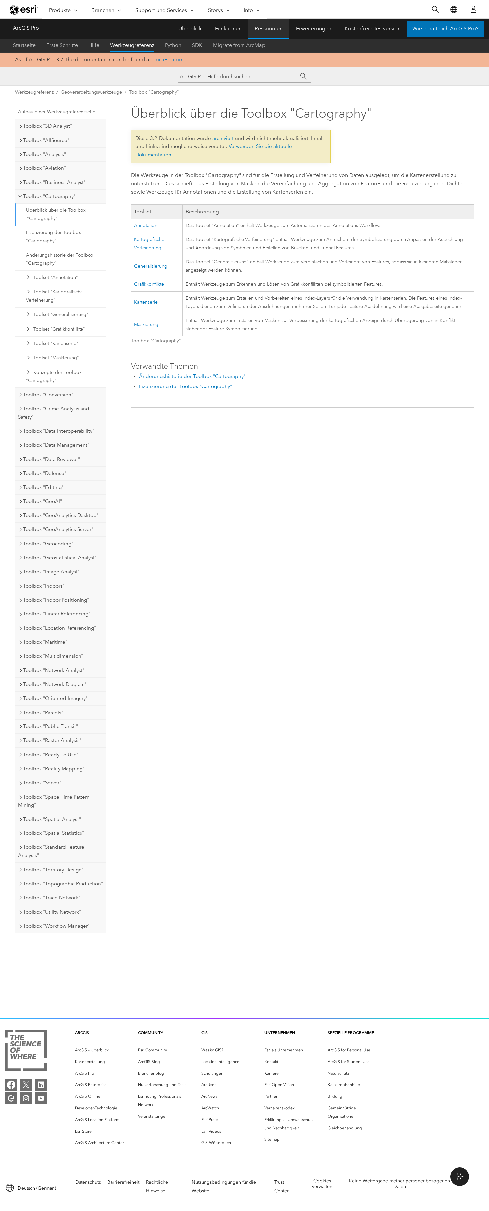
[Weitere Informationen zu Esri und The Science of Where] (26, 1052)
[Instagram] (26, 1098)
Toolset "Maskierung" (56, 358)
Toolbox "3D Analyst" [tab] (47, 126)
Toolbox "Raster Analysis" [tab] (52, 740)
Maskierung (146, 324)
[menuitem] (101, 1050)
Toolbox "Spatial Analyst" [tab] (52, 819)
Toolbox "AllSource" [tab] (46, 140)
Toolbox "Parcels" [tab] (43, 713)
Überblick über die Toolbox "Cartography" (56, 214)
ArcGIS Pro (26, 28)
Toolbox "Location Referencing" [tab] (59, 628)
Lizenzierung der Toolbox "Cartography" (53, 237)
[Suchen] (435, 9)
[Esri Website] (24, 9)
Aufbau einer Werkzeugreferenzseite (56, 112)
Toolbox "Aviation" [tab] (44, 168)
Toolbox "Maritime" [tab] (45, 642)
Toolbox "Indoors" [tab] (44, 586)
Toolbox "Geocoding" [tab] (48, 544)
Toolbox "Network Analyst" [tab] (53, 670)
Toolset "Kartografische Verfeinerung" (54, 296)
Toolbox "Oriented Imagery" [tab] (55, 698)
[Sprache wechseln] (453, 9)
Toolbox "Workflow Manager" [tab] (56, 926)
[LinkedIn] (41, 1085)
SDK (197, 45)
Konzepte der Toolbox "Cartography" (54, 377)
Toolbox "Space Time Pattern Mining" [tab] (54, 801)
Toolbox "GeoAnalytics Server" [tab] (58, 529)
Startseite (24, 45)
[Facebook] (11, 1085)
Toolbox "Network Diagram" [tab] (55, 684)
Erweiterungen (313, 28)
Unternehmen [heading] (279, 1032)
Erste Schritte (62, 45)
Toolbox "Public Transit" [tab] (50, 726)
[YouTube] (41, 1098)
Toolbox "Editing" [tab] (43, 487)
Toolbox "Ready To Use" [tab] (51, 755)
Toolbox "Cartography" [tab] (49, 196)
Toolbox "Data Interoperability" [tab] (58, 431)
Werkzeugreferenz (132, 45)
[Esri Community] (11, 1098)
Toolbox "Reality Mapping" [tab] (53, 769)
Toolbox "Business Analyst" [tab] (54, 182)
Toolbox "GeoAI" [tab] (42, 501)
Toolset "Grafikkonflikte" (59, 329)
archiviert (223, 138)
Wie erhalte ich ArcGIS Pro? (445, 28)
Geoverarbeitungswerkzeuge (91, 92)
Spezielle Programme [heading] (351, 1032)
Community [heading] (150, 1032)
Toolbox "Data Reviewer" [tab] (51, 459)
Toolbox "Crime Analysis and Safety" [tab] (53, 413)
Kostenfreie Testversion (373, 28)
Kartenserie (146, 302)
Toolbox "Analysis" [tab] (44, 154)
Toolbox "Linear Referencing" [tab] (56, 614)
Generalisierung (150, 266)
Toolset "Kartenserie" (55, 343)
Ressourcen (269, 28)
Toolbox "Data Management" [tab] (56, 445)
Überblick (190, 28)
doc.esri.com (168, 59)
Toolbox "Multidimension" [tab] (53, 656)
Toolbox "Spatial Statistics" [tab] (53, 833)
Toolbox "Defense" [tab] (44, 473)
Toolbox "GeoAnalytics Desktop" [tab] (61, 515)
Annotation (145, 225)
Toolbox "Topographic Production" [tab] (63, 884)
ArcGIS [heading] (82, 1032)
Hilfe (93, 45)
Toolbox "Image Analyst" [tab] (51, 572)
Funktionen (228, 28)
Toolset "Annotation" (55, 277)
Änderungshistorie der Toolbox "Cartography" (59, 259)
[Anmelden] (473, 9)
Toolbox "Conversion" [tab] (48, 395)
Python (173, 45)
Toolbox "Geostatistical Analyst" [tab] (60, 558)
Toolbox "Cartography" (154, 92)
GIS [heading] (204, 1032)
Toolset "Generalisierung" (60, 314)
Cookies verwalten (322, 1183)
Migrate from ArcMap (239, 45)
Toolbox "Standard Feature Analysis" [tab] (51, 851)
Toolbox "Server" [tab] (42, 783)
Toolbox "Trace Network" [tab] (51, 898)
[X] (26, 1085)
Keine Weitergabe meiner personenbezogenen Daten (399, 1183)
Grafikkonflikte (149, 284)
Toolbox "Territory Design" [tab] (53, 870)
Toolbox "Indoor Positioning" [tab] (56, 600)
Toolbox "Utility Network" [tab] (52, 912)
